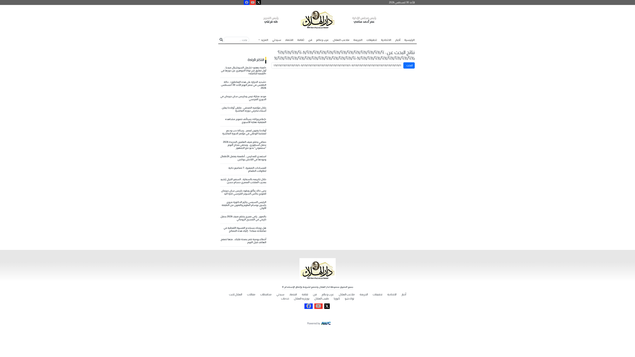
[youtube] (252, 2)
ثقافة (300, 40)
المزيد (264, 40)
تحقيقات (371, 40)
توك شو (349, 298)
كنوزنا (337, 298)
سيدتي (276, 40)
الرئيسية (409, 40)
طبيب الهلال (321, 298)
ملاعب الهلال (341, 40)
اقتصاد (289, 40)
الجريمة (357, 40)
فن (310, 40)
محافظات (266, 294)
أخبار (397, 40)
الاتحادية (386, 40)
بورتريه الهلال (301, 298)
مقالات (251, 294)
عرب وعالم (322, 40)
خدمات (285, 298)
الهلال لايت (235, 294)
